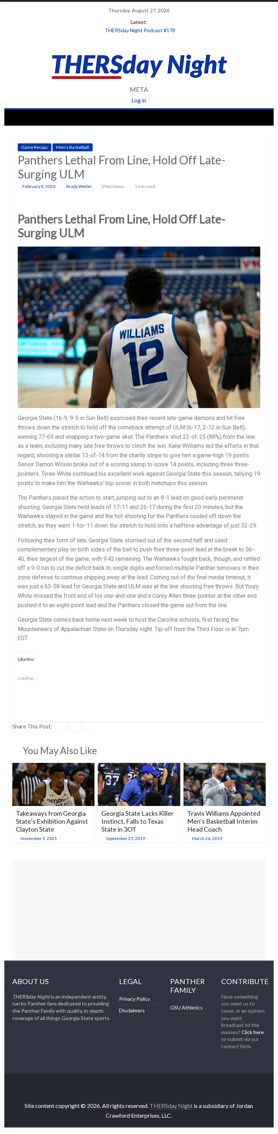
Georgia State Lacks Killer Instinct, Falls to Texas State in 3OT (137, 821)
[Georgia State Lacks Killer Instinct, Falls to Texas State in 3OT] (139, 767)
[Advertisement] (139, 909)
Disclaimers (132, 1010)
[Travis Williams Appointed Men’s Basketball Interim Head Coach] (225, 767)
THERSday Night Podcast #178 (140, 30)
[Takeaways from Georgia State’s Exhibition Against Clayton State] (53, 767)
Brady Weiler (79, 186)
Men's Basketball (72, 147)
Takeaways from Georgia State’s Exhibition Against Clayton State (52, 821)
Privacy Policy (134, 999)
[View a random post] (258, 117)
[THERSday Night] (19, 117)
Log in (138, 100)
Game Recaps (34, 147)
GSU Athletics (186, 1007)
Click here (252, 1032)
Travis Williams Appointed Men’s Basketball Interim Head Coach (223, 821)
